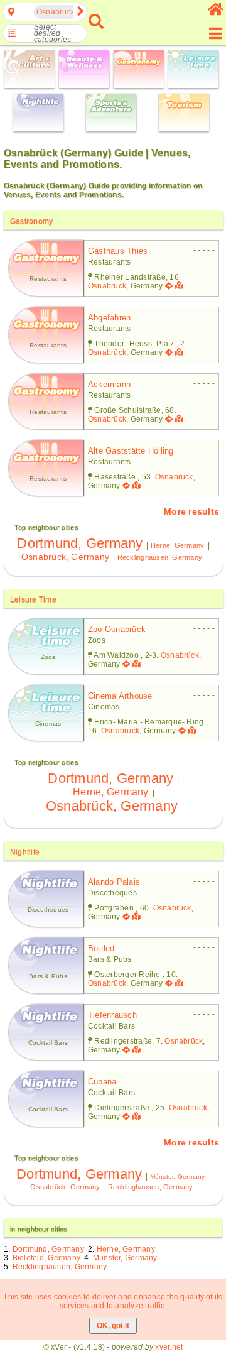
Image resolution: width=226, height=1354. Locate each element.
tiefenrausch (112, 1015)
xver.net (169, 1347)
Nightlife (25, 852)
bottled (101, 948)
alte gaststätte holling (131, 451)
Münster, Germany (177, 1176)
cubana (102, 1081)
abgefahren (109, 317)
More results (191, 511)
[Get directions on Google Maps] (169, 285)
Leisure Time (33, 599)
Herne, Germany (177, 545)
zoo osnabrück (117, 629)
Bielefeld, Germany (46, 1257)
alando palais (114, 882)
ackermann (109, 384)
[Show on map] (180, 285)
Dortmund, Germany (80, 543)
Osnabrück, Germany (65, 557)
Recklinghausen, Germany (160, 557)
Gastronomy (31, 221)
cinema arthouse (120, 696)
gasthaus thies (118, 251)
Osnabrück (107, 285)
